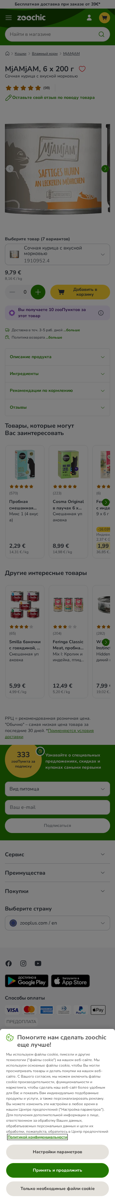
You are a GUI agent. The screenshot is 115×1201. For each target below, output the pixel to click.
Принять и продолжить (57, 1170)
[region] (57, 1115)
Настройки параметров (57, 1152)
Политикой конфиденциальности (37, 1137)
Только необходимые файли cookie (58, 1189)
